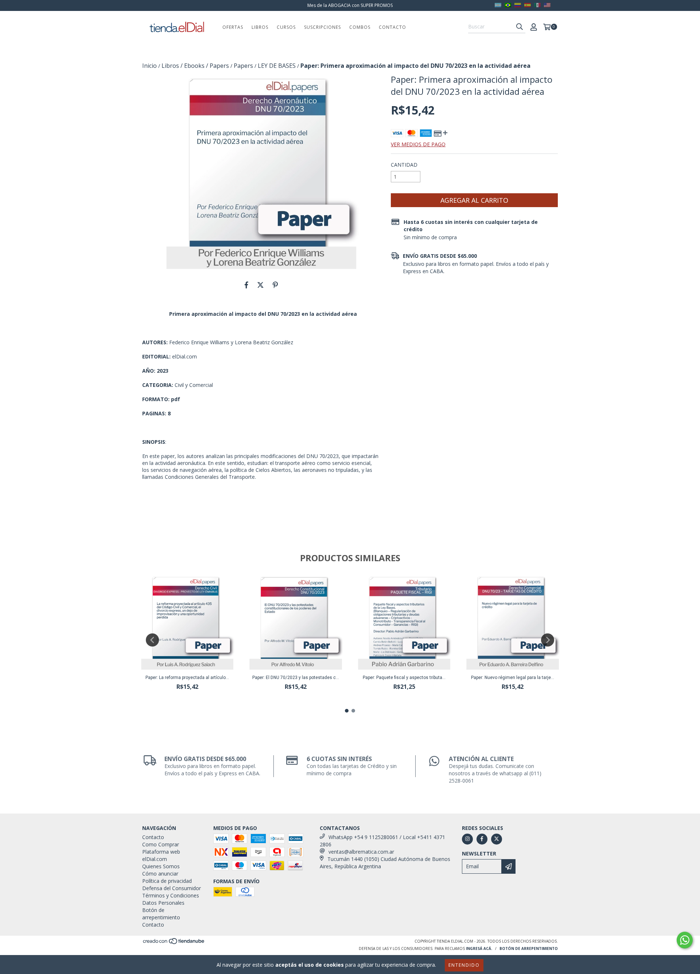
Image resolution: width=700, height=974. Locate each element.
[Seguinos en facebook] (482, 839)
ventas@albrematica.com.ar (361, 851)
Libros (260, 27)
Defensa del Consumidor (171, 888)
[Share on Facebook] (246, 284)
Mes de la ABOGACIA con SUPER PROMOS (350, 5)
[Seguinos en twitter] (496, 839)
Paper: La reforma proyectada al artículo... (187, 677)
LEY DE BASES (277, 65)
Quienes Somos (161, 866)
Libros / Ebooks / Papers (195, 65)
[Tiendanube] (174, 943)
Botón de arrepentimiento (161, 914)
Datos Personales (163, 902)
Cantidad (404, 164)
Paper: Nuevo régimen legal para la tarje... (512, 677)
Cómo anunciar (160, 873)
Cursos (286, 27)
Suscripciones (322, 27)
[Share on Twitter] (260, 284)
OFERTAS (232, 27)
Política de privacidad (167, 880)
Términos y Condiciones (170, 895)
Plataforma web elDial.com (161, 855)
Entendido (464, 965)
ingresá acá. (479, 948)
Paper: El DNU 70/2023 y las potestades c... (295, 677)
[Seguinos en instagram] (467, 839)
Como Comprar (160, 844)
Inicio (149, 66)
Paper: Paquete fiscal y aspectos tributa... (404, 677)
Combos (359, 27)
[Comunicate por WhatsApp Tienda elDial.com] (685, 940)
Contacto (392, 27)
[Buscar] (519, 26)
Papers (243, 65)
